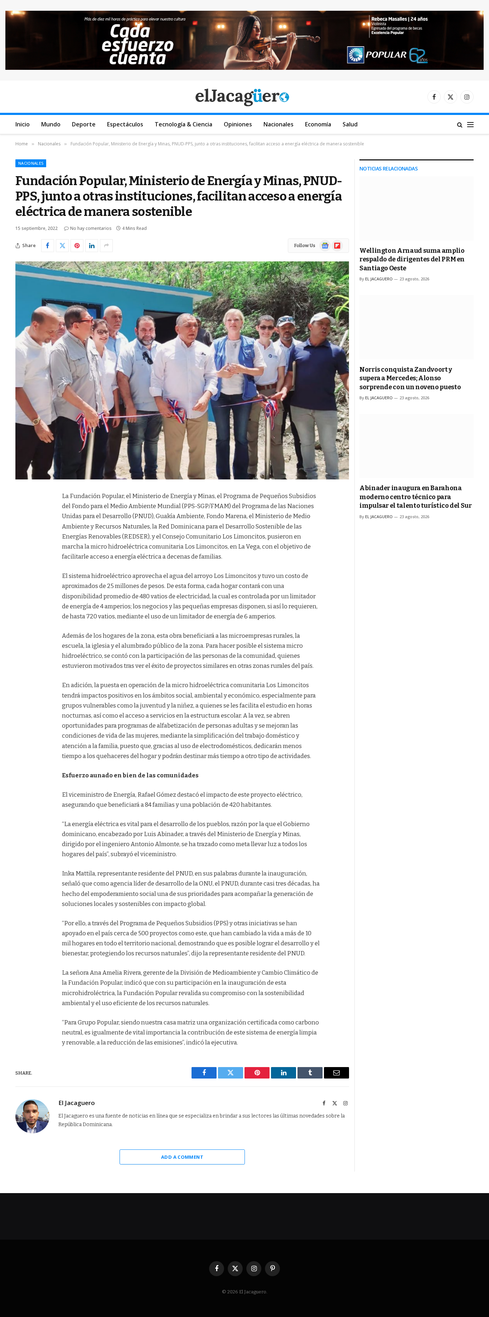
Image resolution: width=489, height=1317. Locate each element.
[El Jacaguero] (244, 97)
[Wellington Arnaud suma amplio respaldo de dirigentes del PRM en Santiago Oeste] (416, 208)
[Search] (460, 124)
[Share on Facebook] (47, 245)
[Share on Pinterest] (77, 245)
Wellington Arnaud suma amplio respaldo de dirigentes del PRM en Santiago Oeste (412, 259)
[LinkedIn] (22, 551)
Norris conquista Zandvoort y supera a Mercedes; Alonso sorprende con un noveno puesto (410, 378)
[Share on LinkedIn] (91, 245)
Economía (318, 124)
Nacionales (278, 124)
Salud (350, 124)
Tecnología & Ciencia (183, 124)
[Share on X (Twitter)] (62, 245)
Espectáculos (125, 124)
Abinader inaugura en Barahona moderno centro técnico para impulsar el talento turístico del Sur (415, 497)
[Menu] (470, 124)
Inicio (22, 124)
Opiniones (238, 124)
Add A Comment (182, 1157)
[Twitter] (22, 533)
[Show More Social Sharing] (106, 245)
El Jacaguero (76, 1102)
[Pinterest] (22, 569)
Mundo (50, 124)
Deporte (84, 124)
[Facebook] (22, 514)
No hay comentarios (91, 228)
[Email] (22, 587)
